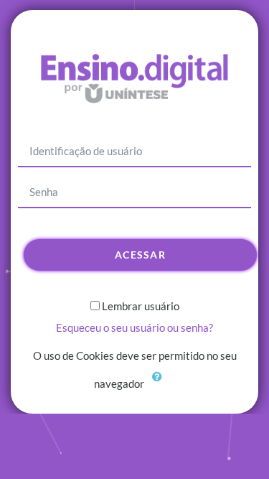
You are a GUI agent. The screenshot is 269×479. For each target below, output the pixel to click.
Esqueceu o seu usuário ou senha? (134, 327)
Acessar (140, 254)
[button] (160, 385)
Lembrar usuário (140, 305)
